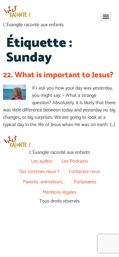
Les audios (41, 161)
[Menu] (105, 16)
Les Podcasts (75, 161)
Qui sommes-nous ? (39, 171)
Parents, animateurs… (44, 182)
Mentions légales (60, 192)
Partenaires (85, 182)
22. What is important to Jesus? (58, 75)
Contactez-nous (84, 171)
